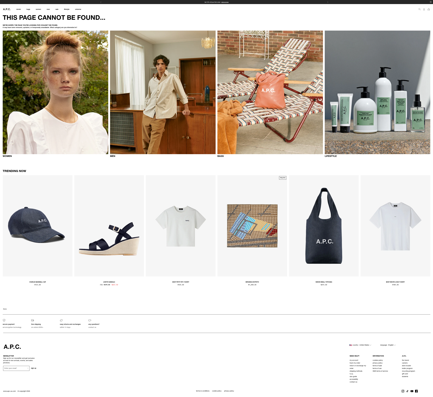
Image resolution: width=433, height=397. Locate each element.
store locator (406, 366)
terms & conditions (202, 391)
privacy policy (377, 363)
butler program (407, 368)
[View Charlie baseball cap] (38, 225)
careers (405, 363)
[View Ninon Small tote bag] (324, 225)
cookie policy (216, 391)
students (405, 376)
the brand (405, 360)
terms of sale (377, 366)
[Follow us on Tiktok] (407, 391)
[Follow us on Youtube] (412, 391)
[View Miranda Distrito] (252, 225)
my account (354, 360)
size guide (353, 376)
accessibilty (354, 379)
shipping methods (356, 371)
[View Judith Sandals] (109, 225)
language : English (387, 345)
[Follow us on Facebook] (416, 391)
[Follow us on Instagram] (403, 391)
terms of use (377, 368)
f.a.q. (351, 374)
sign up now (225, 2)
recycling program (408, 371)
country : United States (361, 345)
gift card (405, 374)
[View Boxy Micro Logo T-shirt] (395, 225)
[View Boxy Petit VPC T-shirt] (181, 225)
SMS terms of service (380, 371)
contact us (353, 382)
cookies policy (378, 360)
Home (5, 309)
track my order (355, 363)
